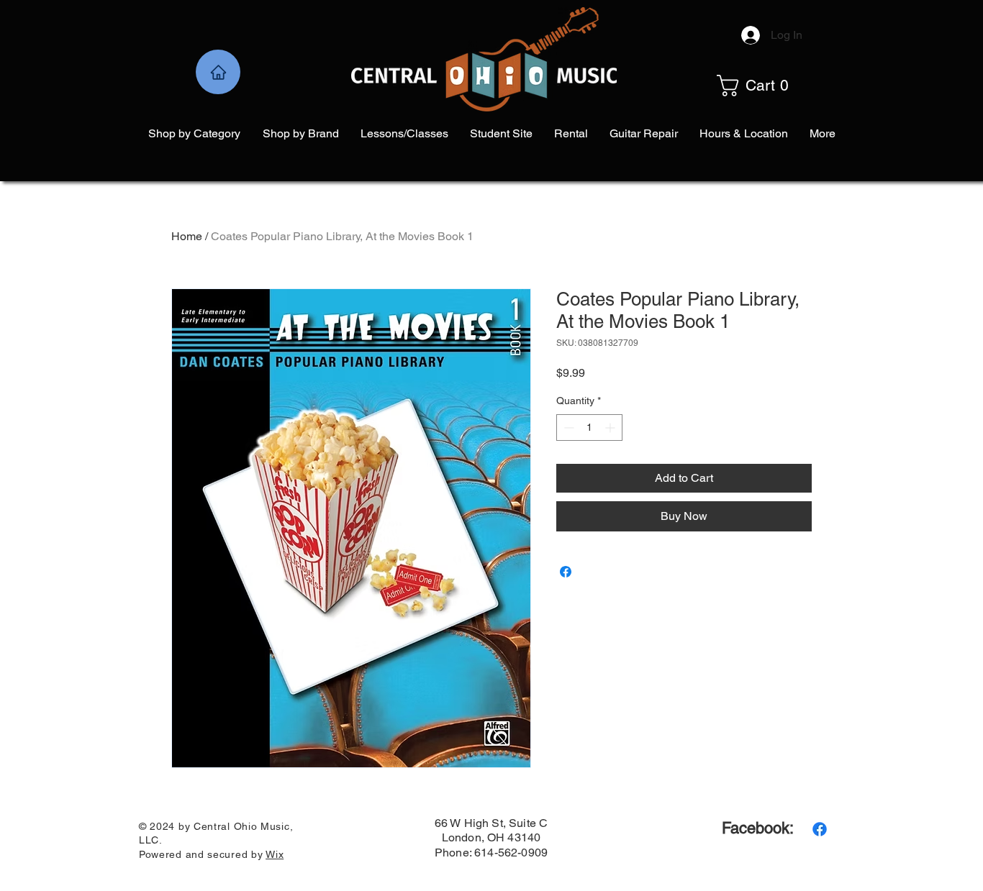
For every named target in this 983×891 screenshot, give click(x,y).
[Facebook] (819, 829)
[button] (768, 85)
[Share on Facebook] (565, 571)
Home (186, 236)
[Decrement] (567, 427)
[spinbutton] (589, 427)
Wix (275, 854)
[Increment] (611, 427)
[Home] (218, 72)
